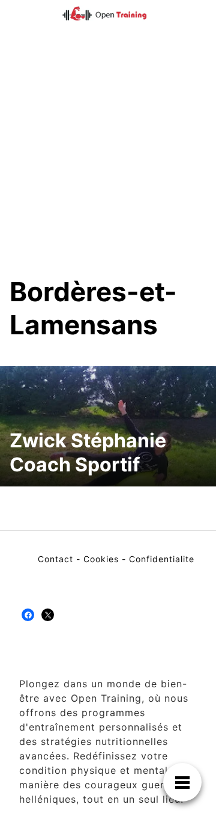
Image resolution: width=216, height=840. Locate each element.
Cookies (101, 559)
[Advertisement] (108, 161)
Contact (55, 559)
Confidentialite (161, 559)
